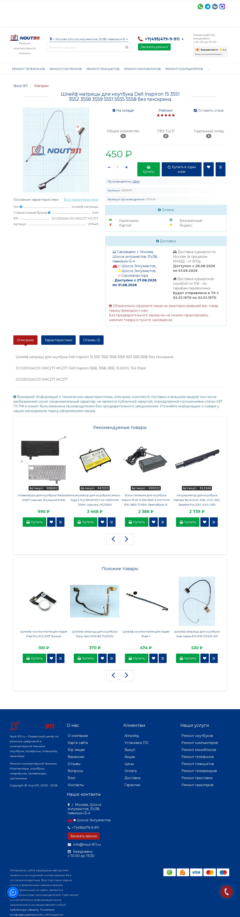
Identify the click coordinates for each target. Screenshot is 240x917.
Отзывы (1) (91, 340)
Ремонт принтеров (197, 785)
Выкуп (129, 750)
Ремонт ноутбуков (66, 69)
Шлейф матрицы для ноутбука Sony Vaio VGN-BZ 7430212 (94, 634)
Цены (129, 764)
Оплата (73, 21)
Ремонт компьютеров (184, 69)
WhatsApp (200, 6)
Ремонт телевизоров (199, 771)
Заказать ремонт (154, 47)
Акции (91, 21)
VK (215, 6)
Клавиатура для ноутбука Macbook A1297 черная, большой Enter (43, 497)
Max (222, 6)
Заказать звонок (83, 836)
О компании (27, 21)
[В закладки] (51, 522)
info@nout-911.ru (86, 844)
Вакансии (76, 757)
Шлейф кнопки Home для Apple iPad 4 (146, 634)
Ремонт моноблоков (142, 69)
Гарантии (184, 21)
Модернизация (136, 21)
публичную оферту (24, 909)
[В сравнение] (60, 522)
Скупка (110, 21)
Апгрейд (131, 736)
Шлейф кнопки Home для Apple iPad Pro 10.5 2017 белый (43, 634)
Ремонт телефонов (28, 69)
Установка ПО (136, 743)
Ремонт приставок (197, 778)
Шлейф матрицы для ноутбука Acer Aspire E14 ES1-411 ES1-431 (197, 634)
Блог (72, 778)
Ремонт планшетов (103, 69)
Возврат (163, 21)
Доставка (52, 21)
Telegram (207, 6)
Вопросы (75, 771)
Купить (36, 522)
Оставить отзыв (211, 110)
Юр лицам (76, 750)
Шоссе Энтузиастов (94, 820)
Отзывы (205, 21)
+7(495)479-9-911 (85, 828)
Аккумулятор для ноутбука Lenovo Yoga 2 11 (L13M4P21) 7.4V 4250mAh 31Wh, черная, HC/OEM (94, 499)
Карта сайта (78, 743)
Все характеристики (81, 199)
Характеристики (58, 340)
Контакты (76, 785)
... (220, 21)
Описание (25, 340)
